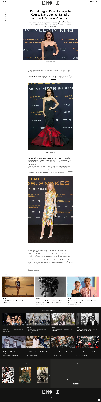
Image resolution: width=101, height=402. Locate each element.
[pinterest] (6, 13)
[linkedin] (6, 15)
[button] (49, 375)
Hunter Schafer (57, 167)
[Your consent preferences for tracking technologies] (99, 400)
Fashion (50, 8)
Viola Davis (47, 250)
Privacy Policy (81, 380)
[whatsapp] (6, 19)
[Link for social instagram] (51, 397)
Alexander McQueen (46, 75)
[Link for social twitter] (47, 397)
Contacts (41, 400)
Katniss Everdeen (46, 70)
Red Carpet (30, 270)
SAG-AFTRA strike (39, 253)
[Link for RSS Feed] (53, 397)
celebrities (36, 270)
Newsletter (46, 400)
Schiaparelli (70, 171)
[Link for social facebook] (49, 397)
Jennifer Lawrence (47, 77)
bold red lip (53, 79)
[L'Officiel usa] (50, 3)
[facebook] (6, 11)
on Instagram (55, 259)
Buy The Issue (92, 1)
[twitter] (6, 17)
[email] (6, 9)
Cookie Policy (59, 400)
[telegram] (6, 21)
